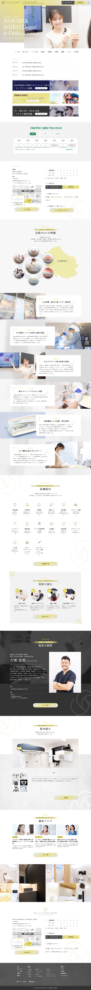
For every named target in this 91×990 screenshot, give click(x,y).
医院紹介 (43, 51)
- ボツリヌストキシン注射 (51, 976)
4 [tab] (87, 45)
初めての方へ (25, 51)
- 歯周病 (29, 972)
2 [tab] (84, 45)
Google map (27, 952)
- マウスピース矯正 (38, 971)
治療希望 (33, 133)
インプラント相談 (42, 133)
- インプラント (38, 972)
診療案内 (50, 51)
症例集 (56, 51)
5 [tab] (88, 45)
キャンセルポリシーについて (61, 210)
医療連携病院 (63, 973)
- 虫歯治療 (29, 969)
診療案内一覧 (45, 563)
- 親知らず (29, 974)
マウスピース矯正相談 (55, 133)
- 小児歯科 (29, 976)
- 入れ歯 (47, 972)
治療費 (62, 51)
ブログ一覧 (45, 854)
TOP (18, 51)
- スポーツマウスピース (50, 974)
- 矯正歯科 (37, 969)
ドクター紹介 (35, 51)
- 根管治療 (37, 974)
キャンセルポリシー (64, 975)
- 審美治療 (48, 969)
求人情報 (76, 51)
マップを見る (27, 209)
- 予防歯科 (29, 971)
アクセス (69, 51)
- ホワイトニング (49, 971)
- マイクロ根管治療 (38, 976)
